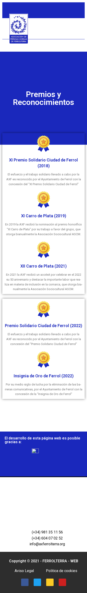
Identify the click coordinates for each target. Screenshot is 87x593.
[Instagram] (71, 13)
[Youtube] (79, 13)
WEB (74, 561)
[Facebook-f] (54, 13)
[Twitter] (62, 13)
